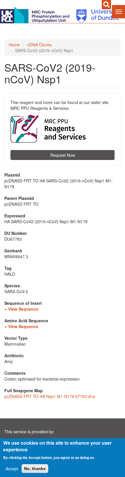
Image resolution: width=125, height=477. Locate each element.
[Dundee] (95, 14)
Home (14, 44)
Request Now (62, 155)
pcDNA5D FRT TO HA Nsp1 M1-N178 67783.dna (49, 396)
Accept (12, 468)
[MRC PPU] (36, 14)
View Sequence (23, 309)
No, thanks (35, 468)
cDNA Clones (39, 44)
